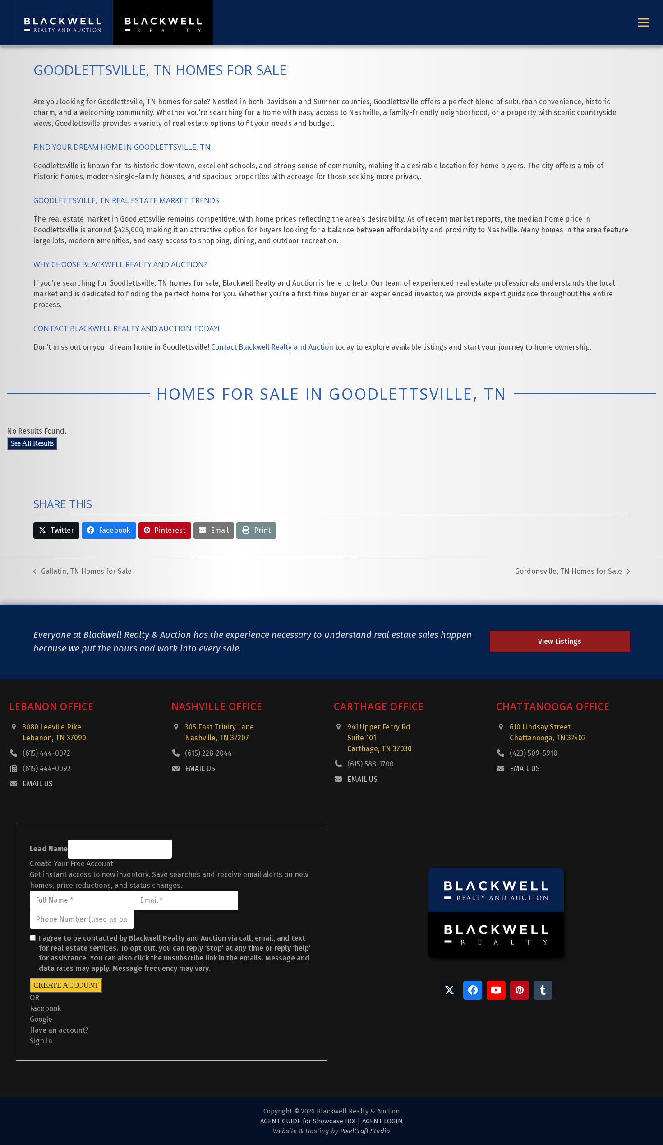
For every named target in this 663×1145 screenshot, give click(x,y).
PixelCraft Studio (365, 1131)
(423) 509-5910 (533, 753)
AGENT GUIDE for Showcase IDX (307, 1121)
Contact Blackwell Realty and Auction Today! (126, 328)
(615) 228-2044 (208, 753)
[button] (643, 22)
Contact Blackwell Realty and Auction (272, 347)
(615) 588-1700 (370, 764)
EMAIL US (38, 784)
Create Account (66, 985)
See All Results (32, 443)
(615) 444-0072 (46, 753)
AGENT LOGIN (382, 1121)
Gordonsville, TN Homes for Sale (568, 572)
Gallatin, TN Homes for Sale (82, 572)
